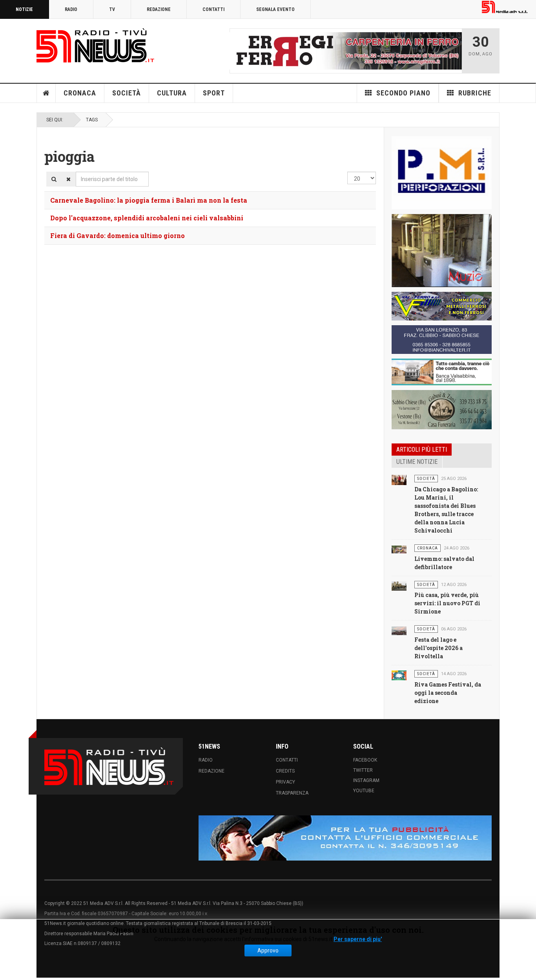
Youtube (363, 790)
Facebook (365, 760)
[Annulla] (68, 179)
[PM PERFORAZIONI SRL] (442, 172)
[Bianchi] (442, 339)
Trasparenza (292, 793)
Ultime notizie (417, 461)
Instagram (366, 780)
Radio (71, 9)
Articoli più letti (421, 449)
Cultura (172, 93)
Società (126, 93)
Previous (238, 50)
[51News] (95, 45)
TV (112, 9)
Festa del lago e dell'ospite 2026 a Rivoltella (438, 648)
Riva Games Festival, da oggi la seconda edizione (447, 693)
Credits (285, 771)
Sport (214, 93)
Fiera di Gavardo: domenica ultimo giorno (117, 235)
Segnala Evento (275, 9)
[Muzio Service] (442, 250)
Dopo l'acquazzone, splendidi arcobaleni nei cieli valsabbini (146, 218)
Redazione (159, 9)
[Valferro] (442, 306)
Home (46, 93)
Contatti (213, 9)
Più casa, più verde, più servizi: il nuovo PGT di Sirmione (447, 603)
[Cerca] (54, 179)
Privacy (285, 782)
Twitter (363, 770)
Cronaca (80, 93)
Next (453, 50)
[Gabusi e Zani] (442, 409)
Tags (92, 120)
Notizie (24, 9)
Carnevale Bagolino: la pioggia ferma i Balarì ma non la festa (148, 200)
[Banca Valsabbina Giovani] (442, 372)
